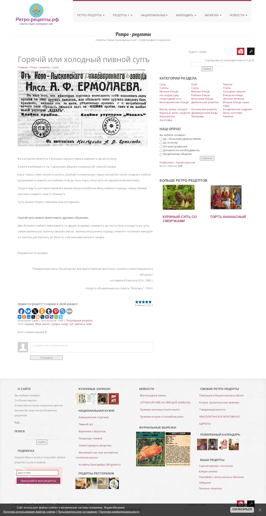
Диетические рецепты (204, 102)
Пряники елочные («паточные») (160, 409)
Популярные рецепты (79, 320)
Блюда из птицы (233, 95)
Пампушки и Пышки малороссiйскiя (221, 395)
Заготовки (166, 120)
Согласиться (242, 509)
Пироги (227, 84)
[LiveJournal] (42, 317)
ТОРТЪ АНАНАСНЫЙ (228, 217)
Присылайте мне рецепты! (38, 481)
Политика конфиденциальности (119, 511)
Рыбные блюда (200, 95)
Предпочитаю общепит (177, 154)
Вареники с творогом (92, 431)
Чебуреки (205, 482)
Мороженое (167, 116)
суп (71, 324)
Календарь (185, 15)
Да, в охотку (170, 142)
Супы (55, 67)
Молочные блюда (202, 99)
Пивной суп (86, 424)
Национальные (153, 15)
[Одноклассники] (24, 317)
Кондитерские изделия (237, 109)
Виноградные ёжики (153, 395)
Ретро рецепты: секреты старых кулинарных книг (37, 14)
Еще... (18, 422)
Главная (23, 67)
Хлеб (194, 84)
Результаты (166, 162)
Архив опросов (185, 162)
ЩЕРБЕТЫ (205, 423)
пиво (89, 324)
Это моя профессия (175, 146)
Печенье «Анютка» (210, 488)
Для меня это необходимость (181, 150)
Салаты (164, 88)
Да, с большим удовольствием (182, 139)
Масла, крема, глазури (173, 109)
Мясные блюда (200, 91)
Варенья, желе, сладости (175, 113)
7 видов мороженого (212, 409)
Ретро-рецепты (89, 15)
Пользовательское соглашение (77, 511)
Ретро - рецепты (40, 67)
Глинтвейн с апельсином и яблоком (221, 477)
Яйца (38, 324)
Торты (227, 88)
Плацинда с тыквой (90, 438)
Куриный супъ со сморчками (180, 219)
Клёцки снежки (208, 471)
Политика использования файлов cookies (29, 511)
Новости (237, 15)
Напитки (228, 116)
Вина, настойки (232, 113)
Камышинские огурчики (94, 417)
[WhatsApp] (56, 317)
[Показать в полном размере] (85, 108)
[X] (33, 317)
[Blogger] (38, 317)
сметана (80, 324)
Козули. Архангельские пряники (219, 402)
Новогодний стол (170, 99)
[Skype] (61, 317)
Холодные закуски (234, 91)
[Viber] (51, 317)
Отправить (46, 357)
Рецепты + (121, 15)
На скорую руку (169, 95)
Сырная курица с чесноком (216, 466)
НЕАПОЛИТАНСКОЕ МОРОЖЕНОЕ (219, 416)
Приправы (197, 116)
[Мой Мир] (29, 317)
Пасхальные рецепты (204, 109)
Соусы (195, 88)
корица (29, 324)
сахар (64, 324)
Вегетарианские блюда (174, 102)
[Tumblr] (47, 317)
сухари (55, 324)
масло (46, 324)
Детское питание (233, 99)
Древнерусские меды (204, 113)
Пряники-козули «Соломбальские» (162, 416)
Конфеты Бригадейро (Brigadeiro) (100, 464)
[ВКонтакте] (19, 317)
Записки (211, 15)
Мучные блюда (169, 91)
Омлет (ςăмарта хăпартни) (95, 445)
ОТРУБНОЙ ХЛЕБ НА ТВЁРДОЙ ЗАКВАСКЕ (165, 402)
